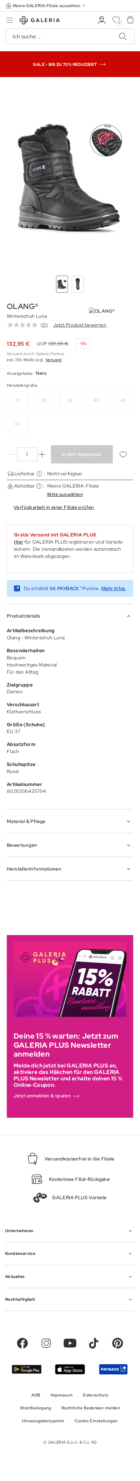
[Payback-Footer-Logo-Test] (113, 1369)
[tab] (70, 178)
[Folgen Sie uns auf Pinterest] (117, 1343)
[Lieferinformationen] (39, 473)
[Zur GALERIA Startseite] (39, 21)
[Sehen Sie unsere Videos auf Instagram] (46, 1343)
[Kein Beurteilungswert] (24, 325)
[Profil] (101, 20)
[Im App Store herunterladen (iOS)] (70, 1369)
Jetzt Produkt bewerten (79, 325)
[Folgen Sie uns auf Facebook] (22, 1343)
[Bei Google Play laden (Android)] (26, 1369)
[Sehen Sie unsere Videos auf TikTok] (94, 1343)
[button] (46, 5)
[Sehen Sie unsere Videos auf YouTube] (70, 1343)
